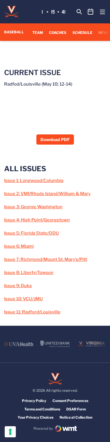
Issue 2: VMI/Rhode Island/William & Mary (47, 193)
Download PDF (55, 139)
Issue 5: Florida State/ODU (31, 233)
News (104, 32)
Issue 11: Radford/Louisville (32, 312)
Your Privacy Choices (35, 417)
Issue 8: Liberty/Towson (28, 272)
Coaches (57, 32)
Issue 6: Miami (19, 246)
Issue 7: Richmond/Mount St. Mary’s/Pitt (45, 259)
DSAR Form (76, 409)
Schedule (82, 32)
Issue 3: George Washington (33, 206)
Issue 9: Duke (18, 285)
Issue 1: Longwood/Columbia (33, 180)
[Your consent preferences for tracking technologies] (10, 431)
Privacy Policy (34, 400)
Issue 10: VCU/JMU (23, 298)
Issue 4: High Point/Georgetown (37, 220)
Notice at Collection (76, 417)
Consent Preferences (70, 400)
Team (37, 32)
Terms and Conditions (42, 409)
